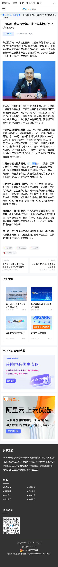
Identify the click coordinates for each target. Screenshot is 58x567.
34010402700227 (30, 550)
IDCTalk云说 (36, 543)
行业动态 (16, 15)
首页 (3, 15)
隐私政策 (31, 495)
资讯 (9, 15)
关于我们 (7, 499)
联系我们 (31, 499)
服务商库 (7, 487)
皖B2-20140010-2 (29, 547)
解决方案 (7, 495)
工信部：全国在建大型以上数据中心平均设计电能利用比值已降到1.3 (14, 267)
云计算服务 (33, 163)
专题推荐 (7, 491)
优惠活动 (31, 487)
